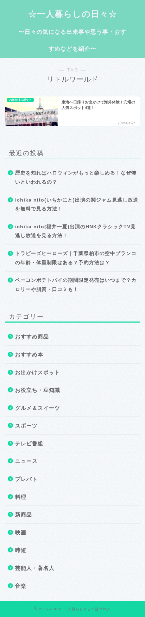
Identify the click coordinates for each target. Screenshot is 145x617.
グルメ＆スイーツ (37, 408)
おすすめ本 (29, 354)
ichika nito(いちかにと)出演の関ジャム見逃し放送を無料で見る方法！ (76, 204)
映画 (20, 532)
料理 (20, 497)
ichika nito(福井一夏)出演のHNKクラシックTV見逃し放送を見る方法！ (75, 231)
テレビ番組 (29, 443)
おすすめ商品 (32, 336)
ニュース (26, 461)
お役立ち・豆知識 (37, 390)
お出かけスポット (37, 372)
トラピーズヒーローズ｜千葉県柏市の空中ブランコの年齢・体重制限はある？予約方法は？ (76, 258)
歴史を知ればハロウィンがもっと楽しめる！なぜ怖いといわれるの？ (76, 177)
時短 (20, 550)
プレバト (26, 479)
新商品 (23, 514)
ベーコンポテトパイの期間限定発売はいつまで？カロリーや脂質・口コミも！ (76, 285)
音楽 (20, 586)
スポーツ (26, 425)
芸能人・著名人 (35, 568)
